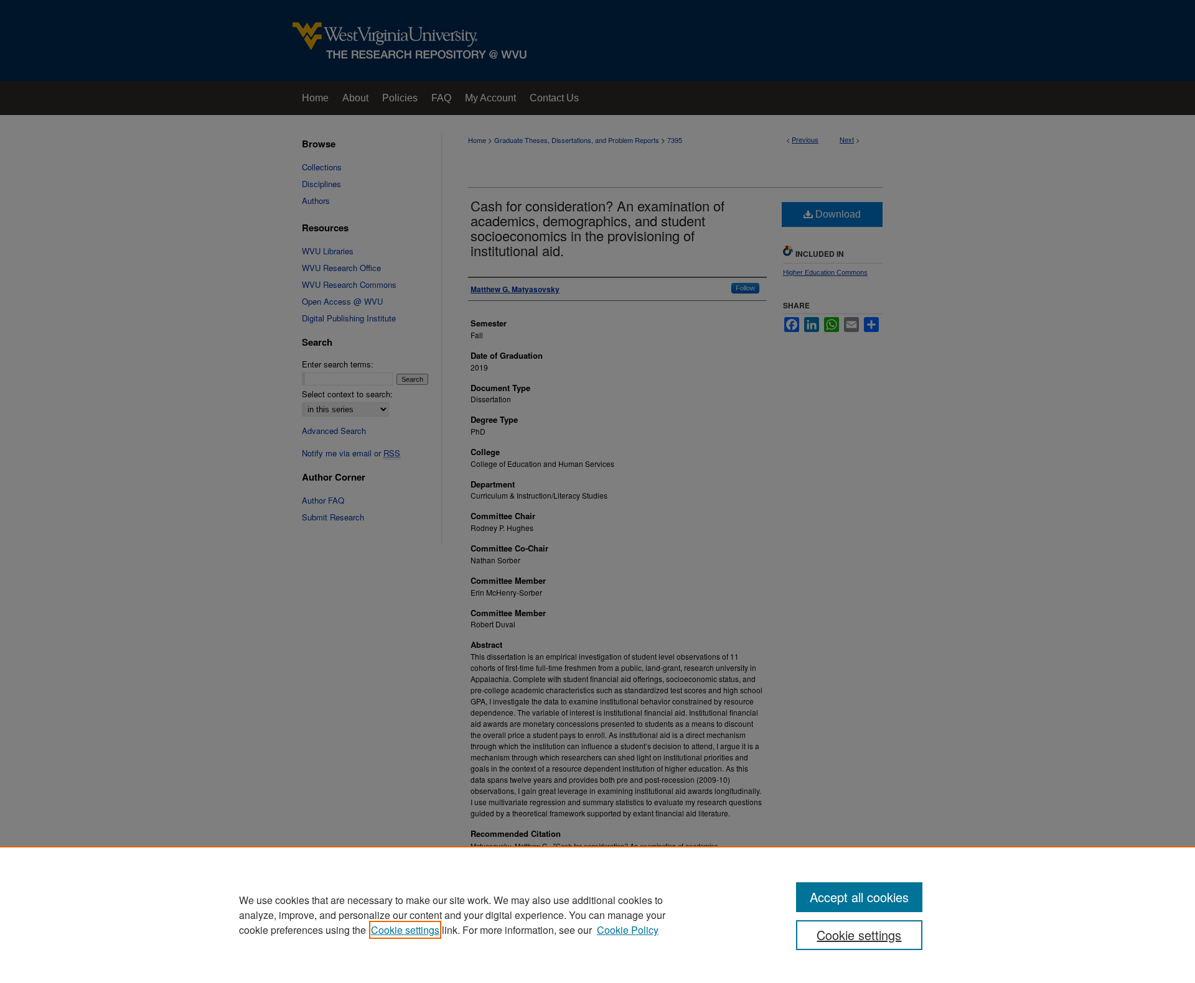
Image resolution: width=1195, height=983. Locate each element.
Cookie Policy (627, 930)
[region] (597, 914)
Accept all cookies (859, 897)
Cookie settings (405, 930)
